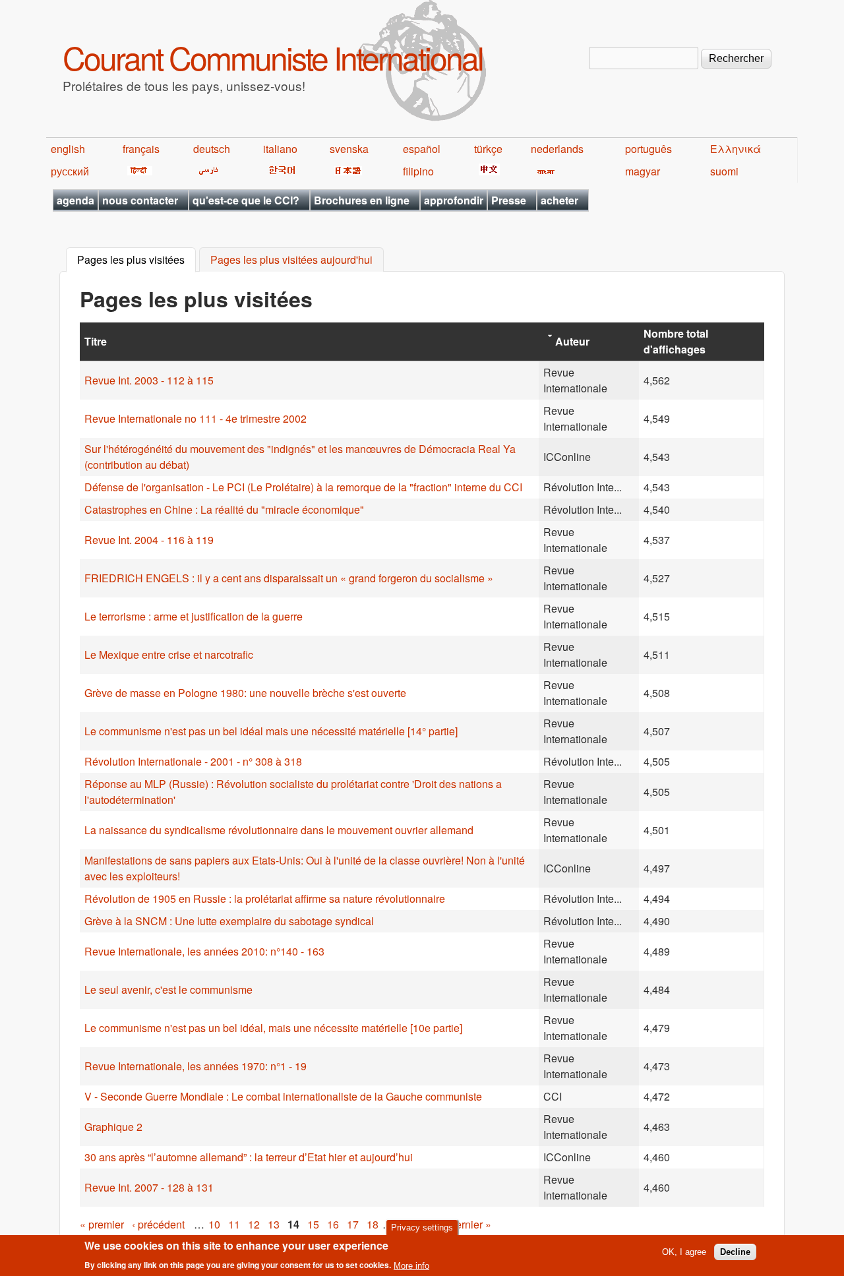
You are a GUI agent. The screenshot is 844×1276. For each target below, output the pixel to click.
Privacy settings (422, 1227)
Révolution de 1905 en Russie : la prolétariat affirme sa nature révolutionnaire (264, 898)
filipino (418, 171)
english (68, 148)
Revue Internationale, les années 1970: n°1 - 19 (195, 1066)
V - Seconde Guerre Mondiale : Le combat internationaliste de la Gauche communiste (283, 1096)
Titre (95, 341)
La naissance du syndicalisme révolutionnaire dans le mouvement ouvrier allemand (278, 829)
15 (313, 1224)
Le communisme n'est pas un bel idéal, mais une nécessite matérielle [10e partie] (273, 1027)
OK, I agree (684, 1252)
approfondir (453, 200)
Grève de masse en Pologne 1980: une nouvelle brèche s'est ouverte (245, 692)
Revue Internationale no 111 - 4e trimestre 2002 (195, 418)
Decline (735, 1252)
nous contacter (140, 200)
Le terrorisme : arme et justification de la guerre (193, 616)
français (141, 148)
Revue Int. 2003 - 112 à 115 (149, 380)
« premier (102, 1224)
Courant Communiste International (273, 57)
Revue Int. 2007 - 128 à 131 (149, 1187)
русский (70, 171)
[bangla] (544, 171)
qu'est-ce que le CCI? (246, 200)
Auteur (572, 341)
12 (254, 1224)
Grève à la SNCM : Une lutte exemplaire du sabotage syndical (229, 920)
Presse (508, 200)
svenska (349, 148)
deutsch (211, 148)
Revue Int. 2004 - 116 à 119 (149, 539)
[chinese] (487, 171)
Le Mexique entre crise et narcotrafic (168, 654)
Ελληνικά (735, 148)
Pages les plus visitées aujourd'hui (291, 260)
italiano (280, 148)
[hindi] (137, 171)
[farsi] (206, 171)
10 (214, 1224)
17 (353, 1224)
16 (333, 1224)
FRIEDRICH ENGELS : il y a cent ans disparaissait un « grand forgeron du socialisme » (288, 578)
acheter (559, 200)
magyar (642, 171)
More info (411, 1265)
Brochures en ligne (361, 200)
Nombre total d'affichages (676, 341)
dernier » (470, 1224)
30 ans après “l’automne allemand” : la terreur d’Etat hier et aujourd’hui (248, 1157)
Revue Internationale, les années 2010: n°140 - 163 (204, 951)
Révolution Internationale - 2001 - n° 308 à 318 (193, 761)
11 (234, 1224)
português (648, 148)
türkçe (488, 148)
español (421, 148)
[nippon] (346, 171)
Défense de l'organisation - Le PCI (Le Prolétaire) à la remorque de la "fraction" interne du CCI (303, 487)
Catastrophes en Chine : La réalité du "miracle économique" (224, 509)
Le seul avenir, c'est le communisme (168, 989)
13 (274, 1224)
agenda (75, 200)
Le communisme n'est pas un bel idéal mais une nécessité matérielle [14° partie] (271, 731)
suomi (724, 171)
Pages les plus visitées (136, 260)
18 (372, 1224)
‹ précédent (158, 1224)
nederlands (557, 148)
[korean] (279, 171)
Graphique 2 (113, 1126)
